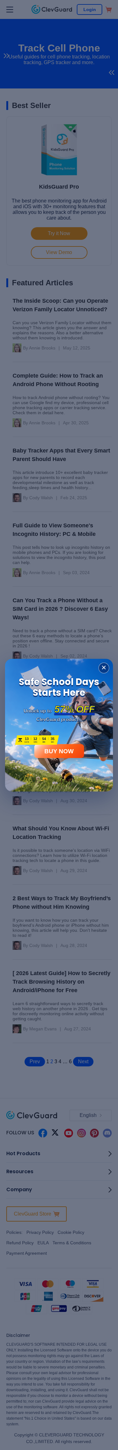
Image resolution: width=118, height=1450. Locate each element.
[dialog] (59, 725)
